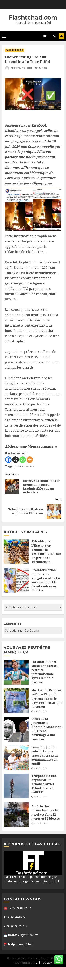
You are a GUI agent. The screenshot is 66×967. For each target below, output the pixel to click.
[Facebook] (8, 459)
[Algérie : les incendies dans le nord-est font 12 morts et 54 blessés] (16, 814)
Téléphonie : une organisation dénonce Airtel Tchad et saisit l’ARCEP (43, 784)
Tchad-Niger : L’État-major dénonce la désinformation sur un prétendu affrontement (46, 551)
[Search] (54, 35)
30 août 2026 (40, 797)
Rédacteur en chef (21, 68)
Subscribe (61, 36)
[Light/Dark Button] (46, 36)
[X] (15, 459)
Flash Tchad (49, 958)
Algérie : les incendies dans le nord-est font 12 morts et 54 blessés (45, 812)
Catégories (12, 624)
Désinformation (24, 466)
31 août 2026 (40, 711)
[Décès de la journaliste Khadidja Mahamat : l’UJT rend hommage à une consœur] (16, 729)
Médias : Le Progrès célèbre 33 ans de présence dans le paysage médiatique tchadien (46, 698)
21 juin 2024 (42, 68)
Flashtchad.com (33, 17)
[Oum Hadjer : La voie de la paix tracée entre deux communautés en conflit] (16, 757)
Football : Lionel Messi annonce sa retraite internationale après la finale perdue (44, 672)
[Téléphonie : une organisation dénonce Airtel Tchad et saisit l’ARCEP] (16, 786)
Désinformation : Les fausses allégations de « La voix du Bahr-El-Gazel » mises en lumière (45, 580)
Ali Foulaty (44, 962)
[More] (30, 459)
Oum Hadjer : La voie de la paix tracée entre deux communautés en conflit (44, 755)
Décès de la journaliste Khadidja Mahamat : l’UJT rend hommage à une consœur (46, 729)
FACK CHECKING (14, 50)
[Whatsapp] (22, 459)
